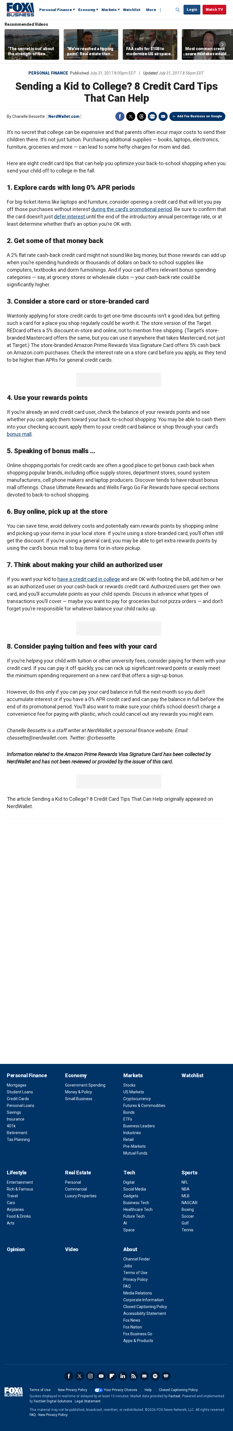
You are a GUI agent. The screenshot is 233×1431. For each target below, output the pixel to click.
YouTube (101, 1376)
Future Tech (134, 1216)
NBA (186, 1189)
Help (148, 1390)
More (151, 10)
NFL (185, 1182)
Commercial (76, 1189)
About (130, 1249)
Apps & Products (138, 1340)
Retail (128, 1139)
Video (71, 1249)
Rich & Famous (20, 1189)
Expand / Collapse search (177, 9)
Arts (10, 1223)
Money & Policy (78, 1092)
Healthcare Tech (138, 1209)
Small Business (78, 1098)
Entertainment (20, 1182)
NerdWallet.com (64, 116)
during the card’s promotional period (131, 209)
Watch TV (214, 9)
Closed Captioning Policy (145, 1306)
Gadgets (130, 1196)
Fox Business (20, 9)
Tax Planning (18, 1139)
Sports (189, 1173)
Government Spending (85, 1085)
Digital (128, 1182)
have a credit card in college (88, 579)
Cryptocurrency (137, 1098)
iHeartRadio (165, 1376)
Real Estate (78, 1173)
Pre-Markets (134, 1146)
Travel (12, 1196)
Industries (132, 1132)
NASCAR (189, 1202)
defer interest (70, 217)
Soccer (188, 1216)
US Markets (133, 1092)
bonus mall (19, 434)
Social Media (134, 1189)
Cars (11, 1202)
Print (152, 116)
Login (192, 9)
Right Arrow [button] (222, 44)
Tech (129, 1173)
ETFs (127, 1119)
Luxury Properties (81, 1196)
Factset (174, 1396)
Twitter (130, 116)
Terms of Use (135, 1272)
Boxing (188, 1209)
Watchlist (131, 10)
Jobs (127, 1266)
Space (129, 1230)
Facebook (119, 116)
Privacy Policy (135, 1279)
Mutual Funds (135, 1153)
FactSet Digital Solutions (53, 1401)
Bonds (129, 1112)
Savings (14, 1112)
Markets (109, 10)
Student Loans (20, 1092)
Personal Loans (20, 1105)
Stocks (129, 1085)
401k (11, 1126)
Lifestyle (16, 1173)
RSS (133, 1376)
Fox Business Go (137, 1334)
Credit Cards (18, 1098)
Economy (86, 10)
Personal (73, 1182)
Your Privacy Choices (120, 1390)
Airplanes (15, 1209)
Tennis (188, 1230)
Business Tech (136, 1202)
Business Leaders (139, 1126)
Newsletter (144, 1376)
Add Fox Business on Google (199, 116)
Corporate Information (143, 1300)
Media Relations (137, 1293)
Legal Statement (88, 1401)
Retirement (17, 1132)
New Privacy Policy (72, 1390)
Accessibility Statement (144, 1313)
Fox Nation (132, 1327)
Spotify (155, 1376)
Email (163, 116)
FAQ (127, 1286)
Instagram (90, 1376)
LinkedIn (122, 1376)
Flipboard (111, 1376)
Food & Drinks (19, 1216)
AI (125, 1223)
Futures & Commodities (144, 1105)
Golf (185, 1223)
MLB (186, 1196)
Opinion (16, 1249)
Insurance (15, 1119)
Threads (141, 116)
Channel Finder (136, 1259)
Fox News (131, 1320)
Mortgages (16, 1085)
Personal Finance (55, 10)
